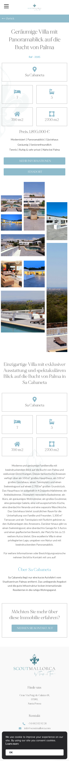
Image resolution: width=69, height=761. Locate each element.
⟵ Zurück (8, 18)
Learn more (12, 743)
